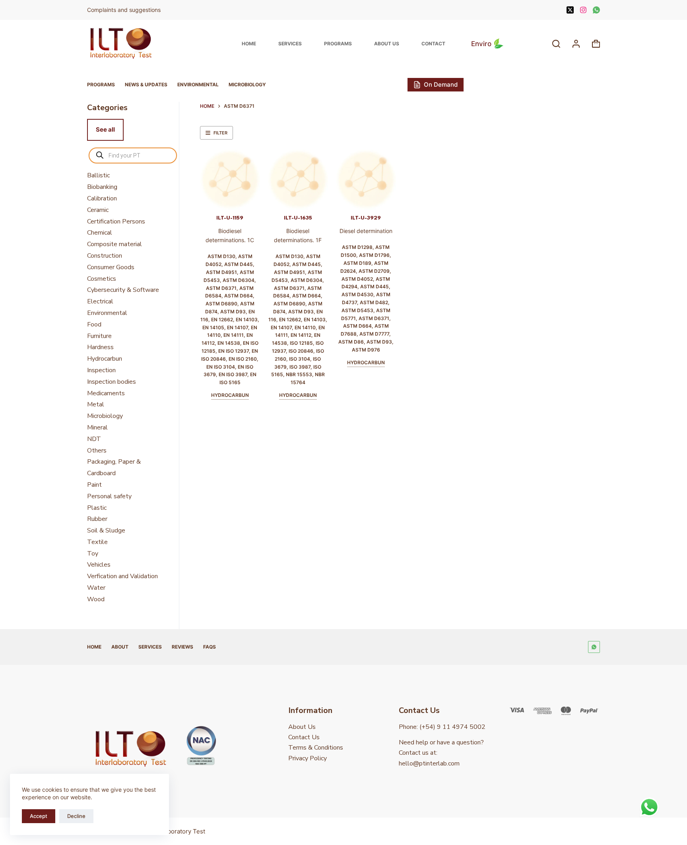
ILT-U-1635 (298, 218)
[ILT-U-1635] (298, 180)
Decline (76, 816)
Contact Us (304, 737)
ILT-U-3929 (366, 218)
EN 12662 (222, 319)
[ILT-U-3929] (366, 180)
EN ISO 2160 (243, 359)
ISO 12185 (301, 343)
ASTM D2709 (374, 271)
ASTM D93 (233, 312)
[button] (218, 200)
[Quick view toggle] (242, 200)
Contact (433, 44)
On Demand (441, 84)
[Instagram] (583, 10)
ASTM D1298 (357, 247)
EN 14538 (228, 343)
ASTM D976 (366, 350)
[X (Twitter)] (570, 10)
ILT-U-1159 (229, 218)
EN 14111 (233, 335)
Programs (338, 44)
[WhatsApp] (596, 10)
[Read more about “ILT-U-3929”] (354, 200)
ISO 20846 (301, 351)
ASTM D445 (238, 264)
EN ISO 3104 (220, 367)
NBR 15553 (299, 374)
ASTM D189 (357, 263)
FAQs (209, 647)
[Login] (576, 44)
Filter (220, 133)
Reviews (182, 647)
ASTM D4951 (221, 272)
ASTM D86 (351, 342)
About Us (386, 44)
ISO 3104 (299, 359)
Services (290, 44)
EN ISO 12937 (233, 351)
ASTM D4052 (357, 279)
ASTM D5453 (357, 310)
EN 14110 (305, 327)
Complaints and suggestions (124, 9)
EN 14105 (213, 327)
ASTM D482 (374, 302)
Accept (38, 816)
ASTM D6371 (221, 288)
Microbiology (247, 84)
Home (249, 44)
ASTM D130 (221, 256)
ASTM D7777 (374, 334)
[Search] (556, 44)
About (119, 647)
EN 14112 (301, 335)
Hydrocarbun (230, 395)
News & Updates (146, 84)
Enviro (481, 44)
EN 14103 (247, 319)
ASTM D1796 (374, 255)
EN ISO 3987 (233, 374)
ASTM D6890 (221, 304)
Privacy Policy (307, 758)
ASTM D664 (238, 296)
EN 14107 (237, 327)
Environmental (198, 84)
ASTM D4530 (357, 294)
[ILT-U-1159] (230, 180)
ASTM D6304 (238, 280)
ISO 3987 (300, 367)
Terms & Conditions (315, 747)
